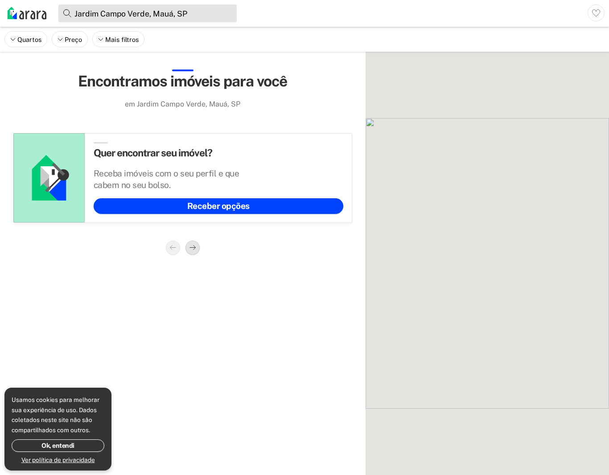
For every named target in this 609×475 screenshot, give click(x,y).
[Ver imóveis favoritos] (596, 12)
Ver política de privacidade (58, 459)
